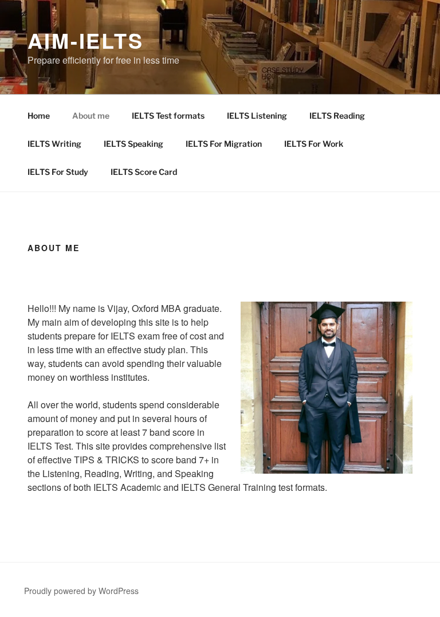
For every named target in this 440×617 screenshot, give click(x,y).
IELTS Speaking (133, 144)
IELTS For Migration (224, 144)
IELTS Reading (337, 115)
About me (90, 115)
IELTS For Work (313, 144)
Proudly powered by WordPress (81, 590)
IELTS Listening (257, 115)
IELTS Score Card (144, 172)
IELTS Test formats (168, 115)
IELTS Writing (54, 144)
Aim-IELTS (86, 40)
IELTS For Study (58, 172)
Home (39, 115)
